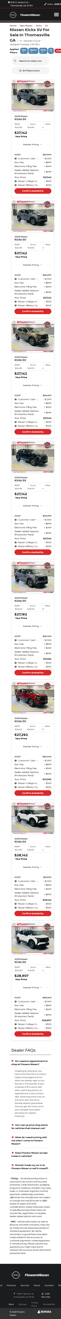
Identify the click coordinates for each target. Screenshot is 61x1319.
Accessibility (49, 1304)
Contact (49, 1285)
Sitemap (23, 1304)
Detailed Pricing (31, 144)
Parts (37, 1285)
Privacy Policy (34, 1304)
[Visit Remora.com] (44, 1312)
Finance (11, 1285)
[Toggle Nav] (56, 14)
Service (24, 1285)
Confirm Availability (33, 190)
